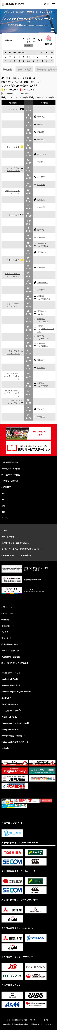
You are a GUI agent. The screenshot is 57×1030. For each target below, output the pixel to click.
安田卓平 (41, 360)
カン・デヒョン (13, 306)
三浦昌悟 (44, 246)
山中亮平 (41, 177)
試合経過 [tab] (7, 69)
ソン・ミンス (14, 193)
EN (48, 4)
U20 (3, 499)
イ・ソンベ (15, 403)
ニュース (5, 530)
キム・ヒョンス (13, 259)
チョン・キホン (13, 303)
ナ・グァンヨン (13, 168)
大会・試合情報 (17, 12)
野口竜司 (44, 346)
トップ (4, 12)
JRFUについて (8, 613)
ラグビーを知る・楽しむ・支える (15, 542)
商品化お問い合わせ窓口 (12, 656)
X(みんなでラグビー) (10, 710)
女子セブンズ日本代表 (11, 474)
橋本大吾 (44, 338)
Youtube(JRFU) (8, 716)
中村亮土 (41, 124)
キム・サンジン (13, 373)
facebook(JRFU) (9, 679)
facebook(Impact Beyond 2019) (15, 691)
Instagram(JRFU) (9, 729)
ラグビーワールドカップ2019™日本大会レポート (22, 548)
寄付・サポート (8, 638)
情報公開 (5, 619)
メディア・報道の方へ (11, 650)
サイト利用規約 (13, 1020)
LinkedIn (5, 748)
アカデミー (6, 518)
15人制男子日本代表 (10, 462)
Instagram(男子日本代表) (12, 735)
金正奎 (40, 326)
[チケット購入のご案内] (28, 433)
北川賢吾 (44, 321)
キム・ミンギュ (13, 170)
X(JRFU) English (9, 704)
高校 (3, 505)
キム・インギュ (13, 353)
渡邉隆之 (41, 318)
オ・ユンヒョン (13, 276)
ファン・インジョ (12, 190)
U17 (3, 512)
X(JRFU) (5, 697)
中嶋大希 (44, 385)
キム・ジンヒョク (12, 273)
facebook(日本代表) (10, 685)
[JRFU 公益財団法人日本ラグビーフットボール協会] (13, 4)
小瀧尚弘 (41, 296)
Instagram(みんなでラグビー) (14, 741)
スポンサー (6, 632)
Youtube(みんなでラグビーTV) (14, 723)
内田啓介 (41, 131)
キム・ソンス (14, 351)
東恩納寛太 (42, 243)
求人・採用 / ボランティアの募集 (15, 662)
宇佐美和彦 (45, 298)
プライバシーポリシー (42, 1020)
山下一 (44, 313)
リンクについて (26, 1020)
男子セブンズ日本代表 (11, 468)
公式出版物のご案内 (10, 644)
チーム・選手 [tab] (24, 69)
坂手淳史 (41, 116)
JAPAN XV (6, 487)
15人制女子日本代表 (10, 480)
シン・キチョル (13, 400)
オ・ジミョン (14, 109)
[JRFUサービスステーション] (28, 447)
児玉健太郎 (42, 252)
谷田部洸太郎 (42, 282)
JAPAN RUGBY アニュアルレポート (17, 555)
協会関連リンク (8, 625)
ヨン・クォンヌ (13, 147)
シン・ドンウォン (12, 390)
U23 (3, 493)
